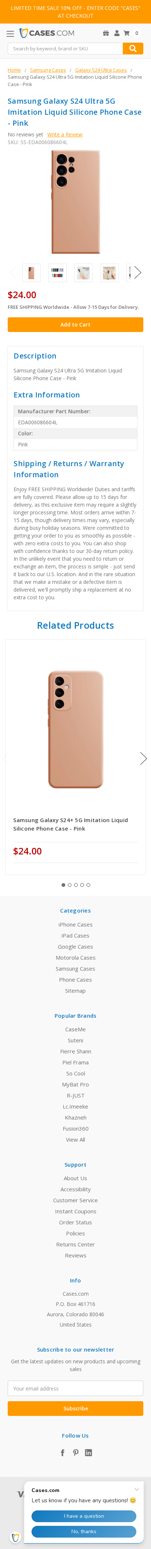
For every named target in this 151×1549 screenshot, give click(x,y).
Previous (13, 272)
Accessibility (75, 1189)
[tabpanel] (75, 757)
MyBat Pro (75, 1084)
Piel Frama (75, 1062)
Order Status (75, 1222)
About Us (75, 1178)
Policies (75, 1233)
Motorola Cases (76, 957)
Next (137, 272)
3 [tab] (76, 885)
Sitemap (75, 990)
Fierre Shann (75, 1051)
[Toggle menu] (10, 34)
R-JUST (76, 1095)
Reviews (75, 1255)
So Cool (75, 1073)
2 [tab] (69, 885)
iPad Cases (75, 935)
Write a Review (64, 134)
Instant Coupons (75, 1211)
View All (75, 1139)
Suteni (75, 1040)
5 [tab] (88, 885)
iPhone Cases (76, 924)
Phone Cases (75, 979)
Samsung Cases (75, 968)
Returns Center (75, 1244)
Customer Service (75, 1200)
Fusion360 (76, 1128)
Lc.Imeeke (75, 1106)
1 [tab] (63, 885)
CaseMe (75, 1029)
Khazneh (75, 1117)
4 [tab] (82, 885)
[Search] (133, 48)
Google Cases (75, 946)
